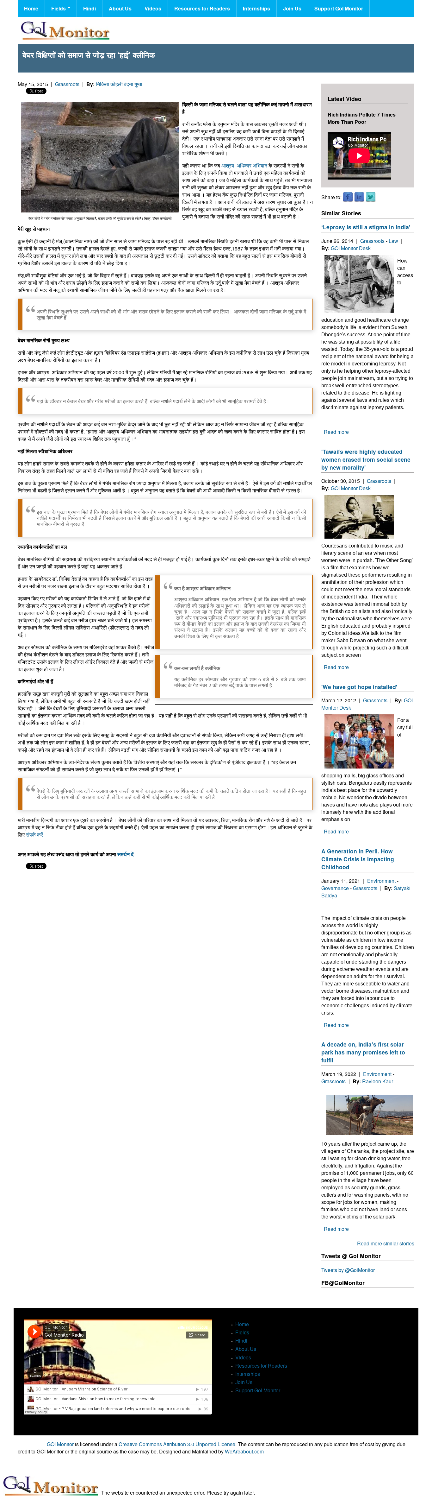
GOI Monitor (60, 1444)
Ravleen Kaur (377, 1081)
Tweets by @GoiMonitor (348, 1270)
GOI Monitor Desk (351, 248)
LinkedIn (359, 197)
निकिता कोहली (110, 84)
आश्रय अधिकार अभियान (244, 165)
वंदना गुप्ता (134, 84)
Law (393, 240)
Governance (335, 888)
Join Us (292, 8)
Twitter (371, 197)
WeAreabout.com (244, 1451)
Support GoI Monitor (338, 8)
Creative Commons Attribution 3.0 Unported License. (178, 1444)
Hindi (89, 8)
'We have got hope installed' (359, 687)
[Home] (65, 30)
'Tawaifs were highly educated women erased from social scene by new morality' (365, 459)
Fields (59, 8)
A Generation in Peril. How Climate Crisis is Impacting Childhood (357, 859)
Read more (336, 431)
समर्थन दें (125, 854)
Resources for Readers (202, 8)
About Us (120, 8)
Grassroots (67, 84)
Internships (256, 8)
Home (31, 8)
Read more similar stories (385, 1243)
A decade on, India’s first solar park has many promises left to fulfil (363, 1052)
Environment (381, 880)
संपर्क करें (34, 834)
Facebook (348, 197)
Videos (153, 8)
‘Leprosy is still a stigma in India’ (365, 227)
